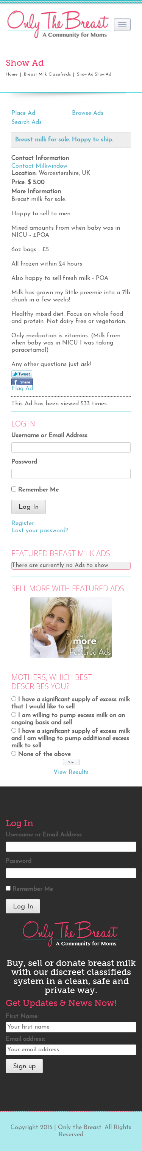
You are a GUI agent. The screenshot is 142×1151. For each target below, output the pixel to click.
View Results (71, 772)
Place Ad (23, 113)
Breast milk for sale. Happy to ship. (64, 140)
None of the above (44, 754)
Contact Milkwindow (39, 166)
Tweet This (21, 374)
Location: (24, 173)
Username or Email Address (49, 436)
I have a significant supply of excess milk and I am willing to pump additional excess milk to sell (70, 738)
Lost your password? (40, 531)
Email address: (25, 1039)
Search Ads (26, 122)
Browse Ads (87, 113)
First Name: (22, 1016)
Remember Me (38, 490)
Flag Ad (22, 389)
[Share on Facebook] (22, 382)
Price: (18, 182)
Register (22, 524)
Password (24, 462)
